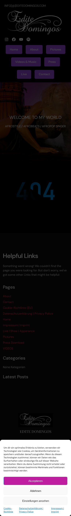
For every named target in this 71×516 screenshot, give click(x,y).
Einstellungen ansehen (35, 500)
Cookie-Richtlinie (8, 510)
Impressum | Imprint (57, 510)
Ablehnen (35, 490)
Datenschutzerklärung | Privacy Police (31, 510)
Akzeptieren (35, 480)
